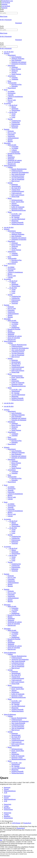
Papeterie (6, 129)
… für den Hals (12, 112)
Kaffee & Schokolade (17, 207)
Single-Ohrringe (16, 74)
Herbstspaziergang (16, 200)
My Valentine (15, 217)
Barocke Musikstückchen (19, 169)
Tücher (13, 114)
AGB (5, 792)
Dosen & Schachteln (14, 162)
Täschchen (14, 127)
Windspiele (11, 158)
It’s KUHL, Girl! (16, 214)
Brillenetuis (14, 126)
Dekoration (7, 143)
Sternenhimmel (15, 186)
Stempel (10, 139)
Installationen (15, 152)
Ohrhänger (14, 67)
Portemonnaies (15, 124)
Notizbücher (11, 136)
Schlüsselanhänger (13, 138)
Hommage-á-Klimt (17, 208)
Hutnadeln (14, 86)
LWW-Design (16, 823)
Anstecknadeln (12, 83)
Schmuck (6, 53)
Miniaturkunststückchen (18, 210)
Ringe (9, 81)
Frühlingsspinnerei (16, 170)
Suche (2, 9)
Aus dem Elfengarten (17, 177)
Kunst (5, 89)
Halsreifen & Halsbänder (18, 420)
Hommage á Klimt (16, 695)
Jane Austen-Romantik (18, 174)
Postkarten (11, 131)
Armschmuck (12, 76)
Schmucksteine (8, 809)
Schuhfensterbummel (17, 191)
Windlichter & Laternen (15, 160)
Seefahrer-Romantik (17, 222)
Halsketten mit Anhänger (18, 62)
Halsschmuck (12, 55)
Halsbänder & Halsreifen (18, 64)
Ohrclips (14, 72)
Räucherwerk (12, 164)
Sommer (10, 183)
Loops (13, 117)
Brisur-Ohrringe (16, 69)
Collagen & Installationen (15, 96)
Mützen (13, 107)
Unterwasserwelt (16, 193)
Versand (6, 789)
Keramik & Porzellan (14, 153)
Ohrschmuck (11, 65)
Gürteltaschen (15, 122)
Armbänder (14, 79)
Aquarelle (10, 95)
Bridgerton (14, 184)
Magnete (10, 141)
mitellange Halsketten (17, 58)
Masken (10, 98)
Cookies (6, 806)
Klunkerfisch (27, 823)
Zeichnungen (11, 93)
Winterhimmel (15, 215)
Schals (13, 115)
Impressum (7, 787)
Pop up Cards (12, 100)
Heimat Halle (15, 196)
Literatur (10, 102)
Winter (10, 212)
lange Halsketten (16, 60)
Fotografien (11, 134)
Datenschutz (7, 804)
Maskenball (14, 220)
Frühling (10, 167)
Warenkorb (18, 23)
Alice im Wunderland (17, 179)
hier (1, 840)
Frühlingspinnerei (16, 658)
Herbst (10, 198)
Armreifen (14, 77)
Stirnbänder (14, 108)
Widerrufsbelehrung (10, 791)
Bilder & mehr (12, 145)
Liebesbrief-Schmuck (17, 176)
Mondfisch (7, 808)
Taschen (10, 119)
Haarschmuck (12, 88)
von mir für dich (8, 51)
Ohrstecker (14, 70)
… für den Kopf (12, 105)
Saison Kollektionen (10, 165)
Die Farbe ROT (16, 188)
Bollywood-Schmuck (17, 195)
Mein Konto (3, 16)
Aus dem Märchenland (18, 219)
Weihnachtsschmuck (17, 224)
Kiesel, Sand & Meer (17, 202)
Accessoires (7, 103)
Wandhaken (11, 157)
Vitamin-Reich (15, 189)
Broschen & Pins (16, 84)
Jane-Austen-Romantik (18, 661)
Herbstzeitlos (15, 205)
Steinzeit (14, 203)
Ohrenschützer (15, 110)
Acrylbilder (11, 91)
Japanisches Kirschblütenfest (20, 172)
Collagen (14, 150)
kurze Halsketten (16, 57)
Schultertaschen (16, 120)
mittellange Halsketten (18, 415)
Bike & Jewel (15, 181)
